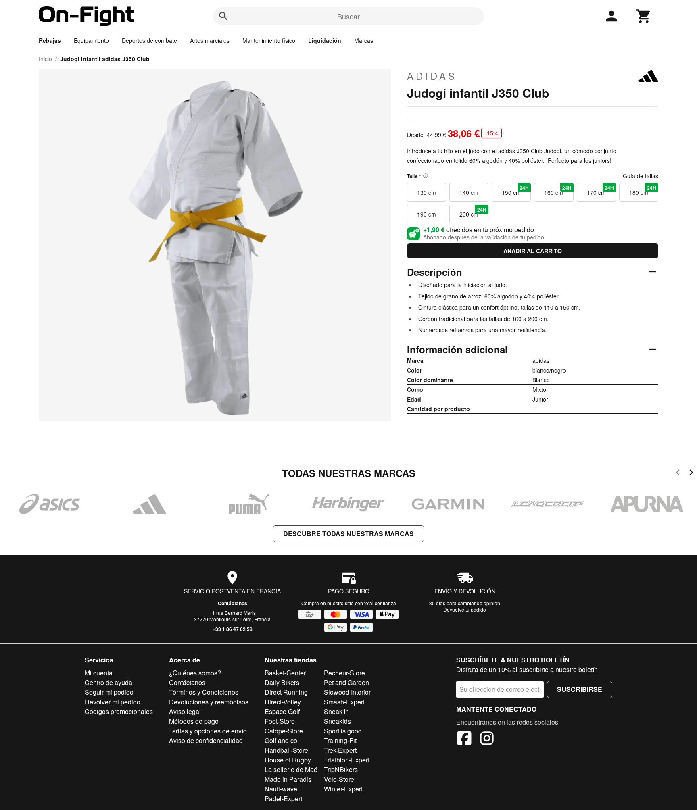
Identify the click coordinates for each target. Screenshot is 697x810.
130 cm (426, 192)
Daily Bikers (282, 682)
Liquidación (324, 40)
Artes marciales (210, 40)
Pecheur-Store (344, 672)
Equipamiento (91, 40)
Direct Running (286, 692)
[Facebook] (464, 739)
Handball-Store (286, 750)
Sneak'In (336, 711)
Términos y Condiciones (203, 692)
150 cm (515, 190)
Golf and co (281, 740)
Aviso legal (185, 711)
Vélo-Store (339, 779)
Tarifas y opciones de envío (208, 730)
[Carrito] (644, 16)
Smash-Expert (344, 701)
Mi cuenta (99, 672)
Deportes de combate (149, 40)
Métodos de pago (194, 721)
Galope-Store (284, 730)
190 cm (426, 214)
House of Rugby (288, 759)
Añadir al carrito (532, 251)
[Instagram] (487, 739)
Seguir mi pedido (109, 692)
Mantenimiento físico (268, 40)
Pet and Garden (346, 682)
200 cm (472, 212)
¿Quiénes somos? (195, 672)
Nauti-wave (281, 788)
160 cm (557, 190)
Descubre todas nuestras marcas (348, 533)
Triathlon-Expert (346, 759)
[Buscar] (223, 16)
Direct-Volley (283, 701)
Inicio (45, 59)
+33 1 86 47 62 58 (233, 629)
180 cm (642, 190)
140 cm (468, 192)
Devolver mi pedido (112, 701)
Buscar (348, 16)
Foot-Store (280, 721)
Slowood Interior (347, 692)
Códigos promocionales (119, 711)
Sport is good (343, 730)
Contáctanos (232, 603)
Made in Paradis (288, 779)
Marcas (363, 40)
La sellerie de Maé (291, 769)
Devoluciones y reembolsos (208, 701)
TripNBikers (341, 769)
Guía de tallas (640, 176)
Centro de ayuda (108, 682)
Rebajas (50, 40)
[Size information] (425, 176)
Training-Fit (340, 740)
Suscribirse (579, 689)
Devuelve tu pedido (464, 609)
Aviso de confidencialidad (206, 740)
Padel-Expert (283, 798)
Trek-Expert (340, 750)
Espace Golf (282, 711)
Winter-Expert (343, 788)
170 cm (600, 190)
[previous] (678, 473)
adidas (432, 75)
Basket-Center (285, 672)
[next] (691, 473)
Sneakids (337, 721)
